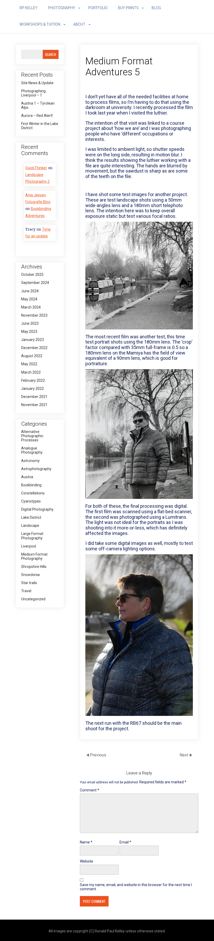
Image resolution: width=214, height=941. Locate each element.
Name (86, 842)
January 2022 (32, 388)
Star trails (29, 583)
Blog (156, 8)
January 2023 (32, 340)
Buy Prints (128, 8)
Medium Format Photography (34, 556)
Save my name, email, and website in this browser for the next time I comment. (136, 887)
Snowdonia (30, 575)
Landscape (30, 525)
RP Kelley (29, 8)
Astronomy (30, 461)
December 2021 (34, 397)
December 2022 (34, 348)
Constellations (33, 493)
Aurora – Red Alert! (37, 115)
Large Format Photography (32, 536)
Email (125, 842)
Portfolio (98, 8)
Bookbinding (31, 485)
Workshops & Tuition (40, 24)
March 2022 (31, 372)
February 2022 (33, 380)
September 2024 (35, 283)
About (79, 24)
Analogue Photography (32, 450)
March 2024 (31, 307)
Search (50, 54)
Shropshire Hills (33, 566)
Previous (98, 754)
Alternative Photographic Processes (32, 436)
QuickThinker (36, 168)
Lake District (31, 517)
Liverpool (28, 546)
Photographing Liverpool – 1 (33, 93)
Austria (27, 477)
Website (86, 861)
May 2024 (29, 299)
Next (184, 754)
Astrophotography (36, 469)
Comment (89, 790)
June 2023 (30, 323)
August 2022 (31, 356)
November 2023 (34, 315)
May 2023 (29, 331)
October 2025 (32, 274)
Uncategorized (33, 599)
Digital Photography (37, 509)
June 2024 (30, 291)
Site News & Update (37, 83)
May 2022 (29, 364)
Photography (61, 8)
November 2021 (34, 405)
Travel (26, 591)
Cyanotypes (31, 501)
